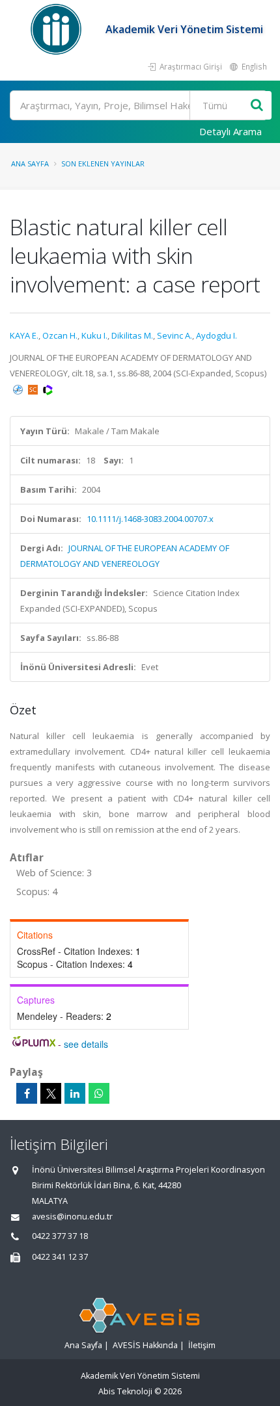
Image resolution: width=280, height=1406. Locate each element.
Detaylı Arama (230, 131)
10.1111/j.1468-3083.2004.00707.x (150, 519)
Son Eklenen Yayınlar (103, 163)
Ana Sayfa (30, 163)
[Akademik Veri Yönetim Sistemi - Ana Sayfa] (57, 29)
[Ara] (257, 105)
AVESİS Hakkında (145, 1345)
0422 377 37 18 (60, 1236)
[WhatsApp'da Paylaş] (99, 1093)
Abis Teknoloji (125, 1391)
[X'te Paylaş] (50, 1093)
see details (86, 1043)
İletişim (202, 1345)
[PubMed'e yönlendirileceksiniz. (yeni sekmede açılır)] (19, 389)
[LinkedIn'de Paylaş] (74, 1093)
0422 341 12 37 (60, 1256)
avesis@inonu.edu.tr (72, 1216)
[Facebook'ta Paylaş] (26, 1093)
